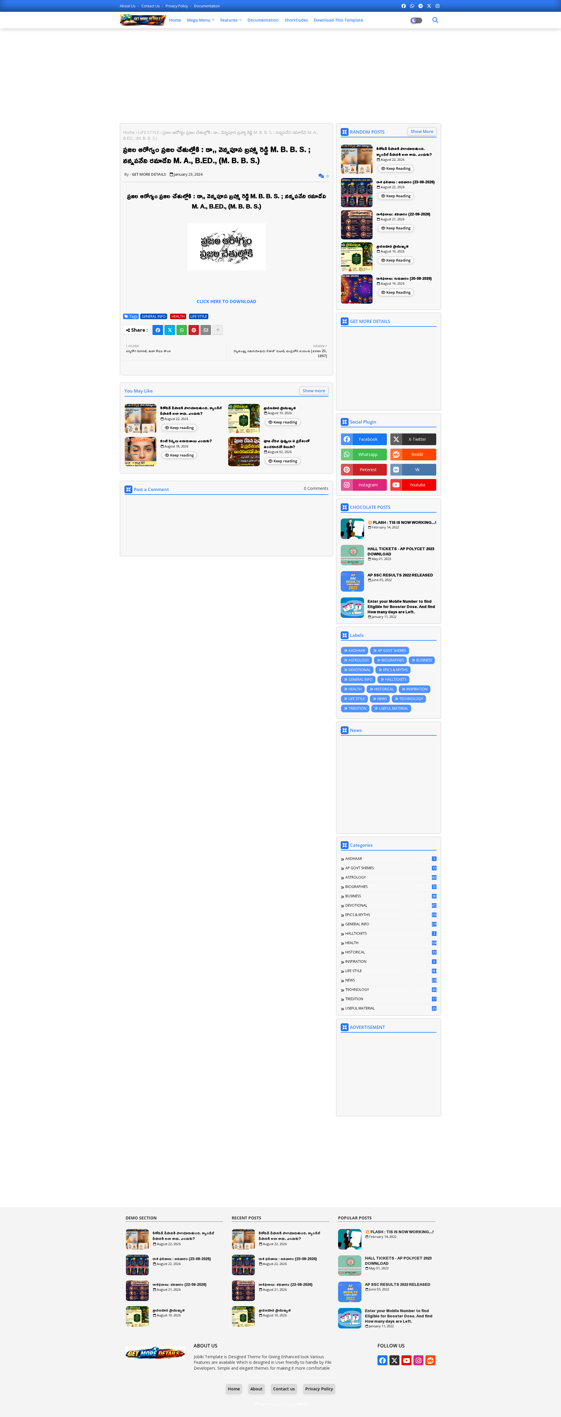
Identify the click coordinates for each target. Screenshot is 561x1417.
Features (229, 20)
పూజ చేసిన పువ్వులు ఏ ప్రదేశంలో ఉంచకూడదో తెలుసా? (286, 444)
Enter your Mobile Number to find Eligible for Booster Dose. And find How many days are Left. (401, 607)
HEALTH (178, 316)
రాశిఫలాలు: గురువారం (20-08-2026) (404, 278)
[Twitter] (170, 330)
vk (417, 469)
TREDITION (357, 708)
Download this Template (338, 20)
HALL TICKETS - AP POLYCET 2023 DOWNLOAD (401, 551)
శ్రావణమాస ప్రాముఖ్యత (280, 408)
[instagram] (437, 6)
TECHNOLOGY (411, 698)
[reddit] (430, 1360)
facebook (368, 439)
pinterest (368, 469)
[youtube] (406, 1360)
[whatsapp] (412, 6)
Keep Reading (398, 168)
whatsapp (368, 454)
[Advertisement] (280, 75)
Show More (422, 131)
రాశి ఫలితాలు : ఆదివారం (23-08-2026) (405, 182)
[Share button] (217, 330)
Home (175, 20)
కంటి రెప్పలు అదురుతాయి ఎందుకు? (186, 441)
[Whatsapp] (181, 330)
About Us (128, 6)
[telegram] (420, 6)
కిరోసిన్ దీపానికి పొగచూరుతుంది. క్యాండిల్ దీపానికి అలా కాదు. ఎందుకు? (191, 411)
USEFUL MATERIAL (393, 708)
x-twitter (417, 439)
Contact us (150, 6)
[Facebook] (158, 330)
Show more (314, 390)
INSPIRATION (416, 689)
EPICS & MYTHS (395, 669)
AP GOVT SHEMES (392, 650)
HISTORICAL (384, 689)
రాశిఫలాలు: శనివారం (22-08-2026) (403, 214)
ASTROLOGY (359, 660)
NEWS (382, 698)
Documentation (207, 6)
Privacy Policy (177, 6)
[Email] (205, 330)
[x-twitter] (429, 6)
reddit (417, 454)
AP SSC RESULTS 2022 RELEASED (400, 575)
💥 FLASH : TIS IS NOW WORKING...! (402, 522)
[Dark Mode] (435, 20)
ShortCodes (296, 20)
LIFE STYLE (148, 132)
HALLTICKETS (395, 679)
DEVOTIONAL (359, 669)
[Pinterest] (193, 330)
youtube (417, 485)
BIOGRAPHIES (393, 660)
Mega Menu (198, 20)
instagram (368, 485)
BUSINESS (424, 660)
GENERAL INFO (154, 316)
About (256, 1389)
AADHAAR (357, 650)
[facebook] (403, 6)
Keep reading (182, 427)
